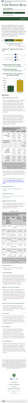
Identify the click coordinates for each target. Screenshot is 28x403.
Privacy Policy (14, 382)
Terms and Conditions (14, 384)
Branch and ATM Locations (14, 388)
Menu (22, 19)
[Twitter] (14, 379)
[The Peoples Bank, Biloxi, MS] (14, 5)
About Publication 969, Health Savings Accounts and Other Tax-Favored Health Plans (14, 182)
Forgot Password (9, 15)
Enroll (4, 15)
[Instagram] (16, 379)
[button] (14, 50)
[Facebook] (11, 379)
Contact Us (14, 386)
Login (14, 12)
